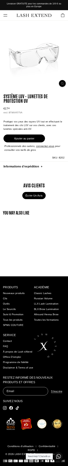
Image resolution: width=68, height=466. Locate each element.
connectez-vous (45, 146)
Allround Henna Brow (46, 314)
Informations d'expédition (21, 166)
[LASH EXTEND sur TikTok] (17, 408)
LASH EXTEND (23, 454)
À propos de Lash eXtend (17, 351)
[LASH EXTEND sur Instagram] (5, 408)
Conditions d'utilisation (20, 446)
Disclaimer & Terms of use (18, 367)
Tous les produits (13, 319)
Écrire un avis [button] (34, 195)
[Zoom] (62, 83)
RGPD (31, 450)
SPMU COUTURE (13, 325)
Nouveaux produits (14, 293)
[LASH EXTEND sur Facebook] (11, 408)
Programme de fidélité (16, 362)
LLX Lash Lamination (46, 303)
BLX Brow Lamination (46, 309)
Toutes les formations (46, 319)
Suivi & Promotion (13, 314)
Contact (7, 341)
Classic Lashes (42, 293)
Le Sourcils (9, 309)
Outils (6, 303)
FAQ (5, 346)
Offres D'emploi (12, 356)
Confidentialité (47, 446)
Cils (5, 298)
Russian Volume (43, 298)
